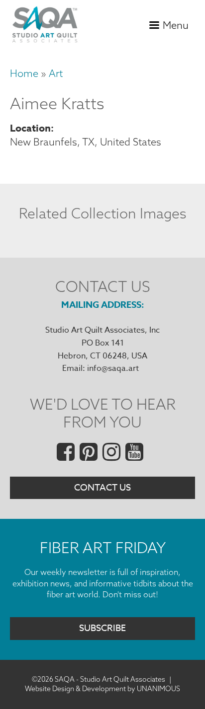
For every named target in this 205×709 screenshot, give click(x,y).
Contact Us (102, 488)
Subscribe (102, 628)
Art (56, 73)
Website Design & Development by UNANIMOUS (102, 688)
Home (24, 73)
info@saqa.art (113, 368)
